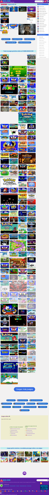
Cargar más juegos (24, 389)
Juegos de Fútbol (41, 38)
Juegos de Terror (41, 53)
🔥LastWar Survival (29, 430)
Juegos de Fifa (41, 18)
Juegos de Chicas (41, 21)
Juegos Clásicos (41, 45)
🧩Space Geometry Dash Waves (31, 428)
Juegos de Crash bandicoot (43, 13)
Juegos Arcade (41, 16)
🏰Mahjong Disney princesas (15, 428)
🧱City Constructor (29, 435)
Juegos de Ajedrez (24, 410)
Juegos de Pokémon (42, 8)
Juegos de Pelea (41, 52)
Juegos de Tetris (43, 406)
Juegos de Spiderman (42, 26)
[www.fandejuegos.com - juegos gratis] (5, 480)
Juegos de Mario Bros (23, 400)
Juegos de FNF (41, 28)
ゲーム (2, 492)
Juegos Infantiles (41, 55)
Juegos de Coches (42, 48)
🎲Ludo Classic (12, 433)
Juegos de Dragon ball (42, 11)
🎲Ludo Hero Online (13, 430)
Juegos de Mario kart (7, 403)
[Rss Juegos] (41, 483)
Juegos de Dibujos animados (29, 406)
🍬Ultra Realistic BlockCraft (30, 433)
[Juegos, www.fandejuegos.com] (5, 1)
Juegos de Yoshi (7, 406)
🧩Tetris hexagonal (13, 435)
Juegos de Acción (41, 31)
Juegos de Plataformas (19, 403)
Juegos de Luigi (17, 406)
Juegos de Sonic (41, 6)
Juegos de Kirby (41, 23)
